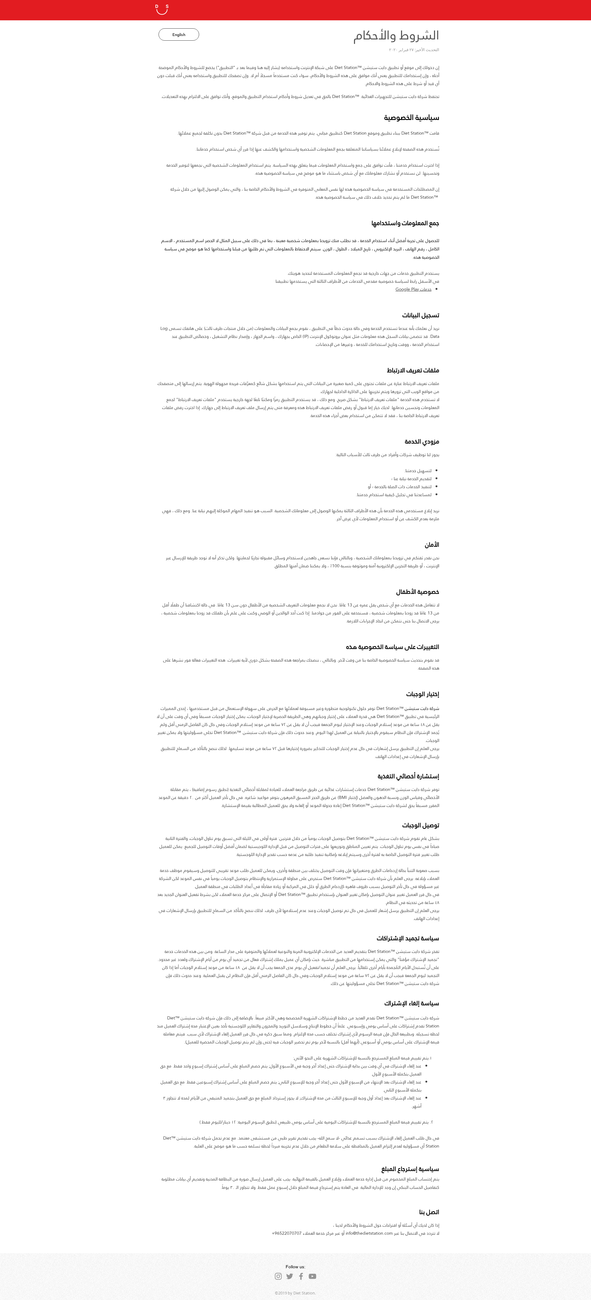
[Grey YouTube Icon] (312, 1276)
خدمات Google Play (414, 289)
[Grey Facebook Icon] (301, 1276)
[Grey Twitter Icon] (289, 1276)
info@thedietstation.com (369, 1233)
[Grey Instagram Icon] (278, 1276)
